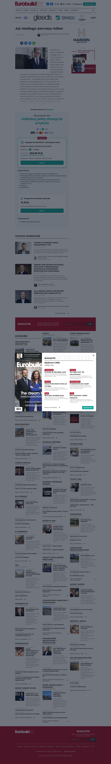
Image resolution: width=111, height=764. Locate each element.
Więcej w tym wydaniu (52, 407)
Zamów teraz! (87, 408)
